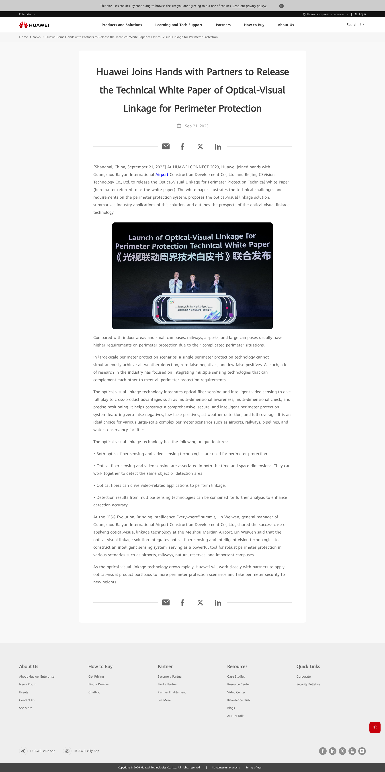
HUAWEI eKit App (42, 751)
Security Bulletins (308, 684)
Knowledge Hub (238, 700)
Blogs (231, 708)
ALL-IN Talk (235, 716)
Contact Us (27, 700)
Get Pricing (96, 676)
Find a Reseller (98, 684)
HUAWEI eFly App (86, 751)
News (37, 37)
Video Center (236, 692)
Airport (162, 174)
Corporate (304, 676)
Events (23, 692)
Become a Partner (170, 676)
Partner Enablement (172, 692)
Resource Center (238, 684)
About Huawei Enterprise (36, 676)
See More (25, 708)
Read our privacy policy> (249, 6)
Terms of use (253, 767)
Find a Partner (168, 684)
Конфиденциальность (226, 767)
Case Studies (236, 676)
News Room (27, 684)
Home (23, 37)
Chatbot (94, 692)
